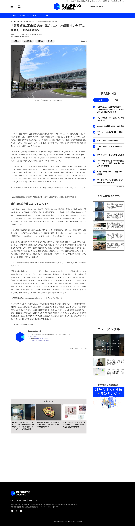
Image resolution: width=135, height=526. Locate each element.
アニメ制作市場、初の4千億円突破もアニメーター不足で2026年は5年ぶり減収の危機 (110, 163)
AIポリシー (57, 507)
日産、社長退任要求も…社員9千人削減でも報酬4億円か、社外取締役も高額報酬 (115, 246)
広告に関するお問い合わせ (18, 507)
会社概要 (33, 504)
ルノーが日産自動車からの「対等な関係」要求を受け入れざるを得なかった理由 (115, 236)
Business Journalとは (17, 504)
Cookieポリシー (48, 507)
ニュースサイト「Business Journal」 (38, 340)
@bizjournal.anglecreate (41, 338)
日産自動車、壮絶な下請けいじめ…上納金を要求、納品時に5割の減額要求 (115, 206)
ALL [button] (116, 100)
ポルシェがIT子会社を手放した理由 (110, 155)
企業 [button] (100, 100)
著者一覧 (39, 504)
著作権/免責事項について (51, 504)
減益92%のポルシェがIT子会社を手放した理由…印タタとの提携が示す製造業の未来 (48, 425)
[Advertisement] (48, 372)
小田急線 (40, 41)
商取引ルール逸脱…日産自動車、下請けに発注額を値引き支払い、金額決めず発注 (115, 216)
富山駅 (50, 41)
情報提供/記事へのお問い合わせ (68, 504)
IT (36, 500)
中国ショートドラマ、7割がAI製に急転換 (110, 173)
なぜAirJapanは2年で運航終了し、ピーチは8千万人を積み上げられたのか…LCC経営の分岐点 (110, 109)
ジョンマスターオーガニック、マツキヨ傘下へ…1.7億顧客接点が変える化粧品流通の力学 (74, 425)
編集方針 (26, 504)
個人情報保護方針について (34, 507)
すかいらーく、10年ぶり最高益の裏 (110, 148)
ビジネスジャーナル (17, 22)
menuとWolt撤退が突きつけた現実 (110, 126)
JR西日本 (16, 41)
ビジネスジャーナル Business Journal (67, 6)
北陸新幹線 (28, 41)
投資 (47, 15)
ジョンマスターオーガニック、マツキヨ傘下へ (110, 119)
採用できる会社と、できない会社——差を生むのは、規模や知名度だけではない (115, 362)
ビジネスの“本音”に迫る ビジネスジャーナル (20, 493)
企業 (40, 34)
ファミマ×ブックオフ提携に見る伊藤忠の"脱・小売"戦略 (110, 181)
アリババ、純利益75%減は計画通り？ (110, 133)
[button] (12, 7)
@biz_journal (33, 336)
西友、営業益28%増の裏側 (107, 140)
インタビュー (21, 500)
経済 (30, 500)
